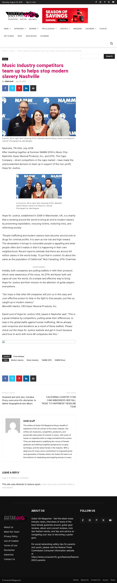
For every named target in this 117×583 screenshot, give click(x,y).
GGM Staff (9, 81)
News (12, 51)
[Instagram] (100, 2)
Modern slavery (17, 360)
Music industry (33, 360)
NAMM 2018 (46, 360)
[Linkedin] (26, 88)
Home (4, 51)
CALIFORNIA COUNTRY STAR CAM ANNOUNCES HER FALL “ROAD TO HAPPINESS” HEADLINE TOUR (59, 402)
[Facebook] (96, 2)
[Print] (33, 88)
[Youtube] (113, 2)
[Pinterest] (104, 2)
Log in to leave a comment (15, 477)
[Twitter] (109, 2)
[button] (111, 43)
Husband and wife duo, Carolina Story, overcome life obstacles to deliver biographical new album (19, 400)
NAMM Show (60, 360)
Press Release (18, 356)
